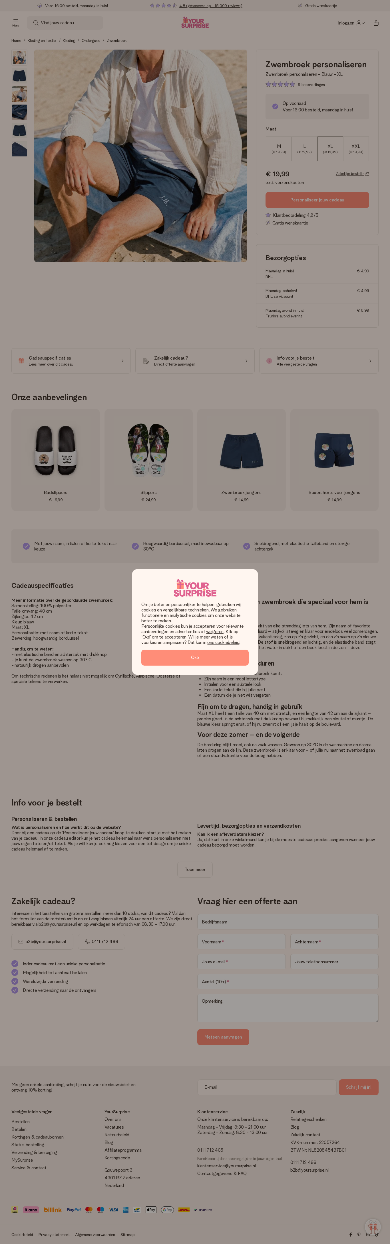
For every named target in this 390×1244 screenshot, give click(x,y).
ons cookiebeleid (223, 642)
